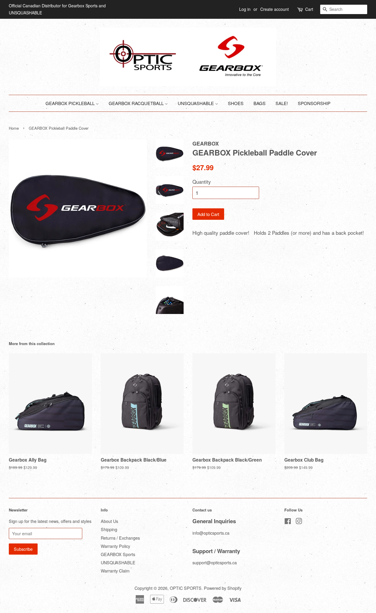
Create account (274, 9)
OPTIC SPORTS (186, 588)
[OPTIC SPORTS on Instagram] (299, 522)
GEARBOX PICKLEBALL (71, 103)
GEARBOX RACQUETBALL (137, 103)
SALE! (282, 103)
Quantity (201, 181)
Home (14, 128)
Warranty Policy (115, 546)
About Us (109, 521)
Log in (245, 9)
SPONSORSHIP (314, 103)
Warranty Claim (115, 571)
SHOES (236, 103)
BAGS (260, 103)
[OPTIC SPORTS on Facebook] (287, 522)
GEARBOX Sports (118, 554)
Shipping (109, 529)
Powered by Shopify (222, 588)
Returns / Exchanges (120, 538)
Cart (309, 9)
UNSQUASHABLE (196, 103)
